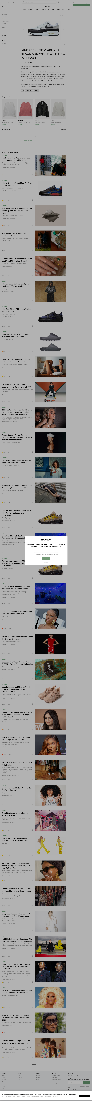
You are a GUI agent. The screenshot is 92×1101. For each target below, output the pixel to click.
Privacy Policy (54, 554)
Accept (84, 1096)
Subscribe (46, 558)
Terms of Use (48, 554)
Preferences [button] (55, 1096)
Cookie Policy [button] (25, 1096)
